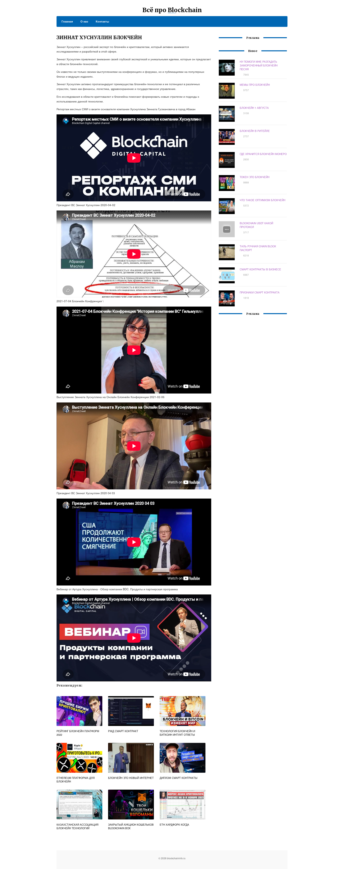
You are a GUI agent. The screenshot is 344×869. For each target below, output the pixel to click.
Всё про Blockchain (172, 10)
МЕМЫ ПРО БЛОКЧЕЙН (255, 85)
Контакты (102, 21)
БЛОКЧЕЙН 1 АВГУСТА (254, 108)
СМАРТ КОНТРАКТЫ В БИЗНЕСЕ (260, 269)
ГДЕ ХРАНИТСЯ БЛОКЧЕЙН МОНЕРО (263, 154)
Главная (67, 21)
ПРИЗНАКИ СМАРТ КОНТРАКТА (260, 292)
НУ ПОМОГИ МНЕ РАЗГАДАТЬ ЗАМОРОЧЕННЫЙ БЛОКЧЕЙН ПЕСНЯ (259, 65)
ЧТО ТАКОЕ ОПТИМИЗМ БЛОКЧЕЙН (262, 200)
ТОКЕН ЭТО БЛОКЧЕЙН (254, 177)
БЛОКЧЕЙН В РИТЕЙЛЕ (255, 131)
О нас (84, 21)
